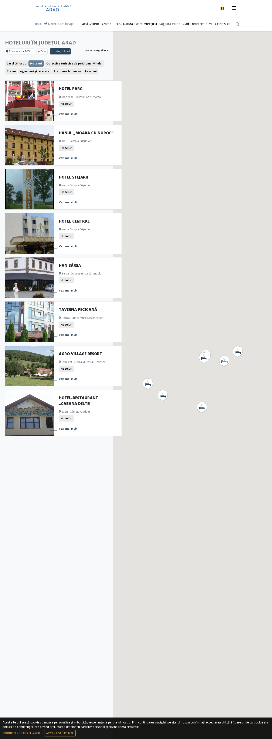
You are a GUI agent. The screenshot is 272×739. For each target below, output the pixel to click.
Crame (106, 24)
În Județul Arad (60, 51)
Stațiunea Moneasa (67, 71)
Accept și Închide (60, 733)
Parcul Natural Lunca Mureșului (135, 24)
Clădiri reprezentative (197, 24)
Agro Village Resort (80, 353)
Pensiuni (91, 71)
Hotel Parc (70, 88)
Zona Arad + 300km (20, 51)
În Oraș (42, 51)
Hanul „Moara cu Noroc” (86, 132)
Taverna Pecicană (78, 309)
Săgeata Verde (169, 24)
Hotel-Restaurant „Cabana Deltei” (78, 400)
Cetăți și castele (226, 24)
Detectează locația (60, 24)
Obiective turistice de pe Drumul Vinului (74, 63)
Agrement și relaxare (34, 71)
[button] (224, 8)
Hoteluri (36, 63)
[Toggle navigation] (234, 8)
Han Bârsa (70, 265)
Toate (37, 24)
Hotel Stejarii (73, 177)
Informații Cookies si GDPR (22, 733)
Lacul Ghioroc (90, 24)
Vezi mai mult (68, 114)
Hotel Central (74, 221)
